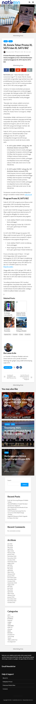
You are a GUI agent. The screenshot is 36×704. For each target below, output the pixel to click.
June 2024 (10, 588)
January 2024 (11, 597)
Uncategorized (11, 641)
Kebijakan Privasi (7, 681)
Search (9, 480)
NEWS (5, 41)
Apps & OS (10, 617)
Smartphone (11, 634)
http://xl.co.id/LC (8, 267)
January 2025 (11, 576)
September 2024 (12, 583)
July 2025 (10, 565)
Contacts (5, 689)
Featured (10, 620)
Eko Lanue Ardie (10, 52)
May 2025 (10, 569)
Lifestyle (10, 629)
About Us (5, 678)
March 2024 (11, 593)
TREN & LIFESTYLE (12, 640)
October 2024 (11, 581)
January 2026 (11, 554)
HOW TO (10, 627)
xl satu (21, 334)
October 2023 (11, 602)
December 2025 (12, 556)
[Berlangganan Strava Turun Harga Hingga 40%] (18, 462)
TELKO (10, 41)
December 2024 (12, 577)
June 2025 (10, 567)
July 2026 (10, 544)
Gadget (9, 622)
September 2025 (12, 561)
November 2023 (12, 600)
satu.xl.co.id (28, 194)
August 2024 (11, 584)
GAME (9, 624)
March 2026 (11, 551)
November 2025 (12, 558)
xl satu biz (27, 334)
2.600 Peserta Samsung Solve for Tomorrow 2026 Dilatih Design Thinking (17, 512)
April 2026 (10, 549)
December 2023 (12, 599)
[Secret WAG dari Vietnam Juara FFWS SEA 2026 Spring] (18, 405)
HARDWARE (11, 626)
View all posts (8, 367)
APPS (9, 615)
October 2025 (11, 560)
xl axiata (15, 334)
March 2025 (11, 572)
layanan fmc (7, 334)
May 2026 (10, 547)
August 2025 (11, 563)
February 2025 (11, 574)
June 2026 (10, 545)
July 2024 (10, 586)
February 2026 (11, 553)
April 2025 (10, 570)
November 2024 (12, 579)
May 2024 (10, 590)
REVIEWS (10, 633)
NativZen (20, 700)
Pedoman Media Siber (9, 685)
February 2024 (11, 595)
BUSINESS (7, 424)
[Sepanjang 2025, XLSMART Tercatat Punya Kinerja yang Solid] (18, 434)
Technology (11, 636)
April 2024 (10, 592)
